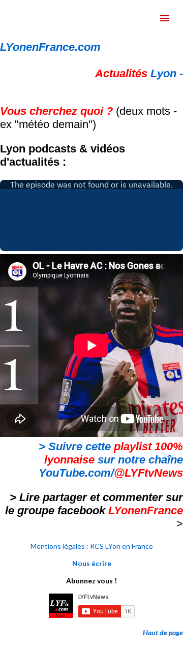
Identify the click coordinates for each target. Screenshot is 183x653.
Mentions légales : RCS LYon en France (91, 546)
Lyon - (139, 73)
